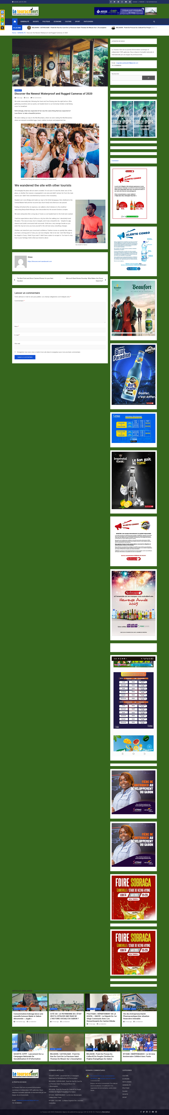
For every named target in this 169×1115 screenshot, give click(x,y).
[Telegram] (2, 24)
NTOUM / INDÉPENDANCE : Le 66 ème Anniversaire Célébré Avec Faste (139, 1055)
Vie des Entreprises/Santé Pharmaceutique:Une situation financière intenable (136, 1016)
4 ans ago (19, 97)
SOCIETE (36, 21)
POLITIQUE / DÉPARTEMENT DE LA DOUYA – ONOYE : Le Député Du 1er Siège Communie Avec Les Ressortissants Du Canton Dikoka (102, 1017)
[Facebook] (2, 12)
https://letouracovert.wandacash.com (40, 261)
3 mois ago (55, 1021)
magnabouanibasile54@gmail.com (127, 63)
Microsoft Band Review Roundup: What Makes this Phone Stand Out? (84, 279)
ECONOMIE (57, 21)
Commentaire (19, 301)
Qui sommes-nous (152, 2)
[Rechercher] (148, 78)
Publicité (141, 2)
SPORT (77, 21)
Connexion (115, 161)
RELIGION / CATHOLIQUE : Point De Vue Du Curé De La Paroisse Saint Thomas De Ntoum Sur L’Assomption (66, 1056)
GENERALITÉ (24, 21)
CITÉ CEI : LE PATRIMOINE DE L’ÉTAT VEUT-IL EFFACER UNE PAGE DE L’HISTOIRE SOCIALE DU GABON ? (66, 1016)
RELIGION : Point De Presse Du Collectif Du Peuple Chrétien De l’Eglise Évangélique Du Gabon (100, 1056)
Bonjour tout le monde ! (108, 1078)
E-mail (17, 335)
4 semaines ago (20, 1021)
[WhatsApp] (2, 20)
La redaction (32, 1021)
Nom (17, 326)
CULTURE (68, 21)
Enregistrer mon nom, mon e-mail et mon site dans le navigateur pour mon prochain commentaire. (48, 352)
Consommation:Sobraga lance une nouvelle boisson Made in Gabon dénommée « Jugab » (28, 1016)
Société (124, 1091)
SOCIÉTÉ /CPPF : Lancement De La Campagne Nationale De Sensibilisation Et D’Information (28, 1056)
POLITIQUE (46, 21)
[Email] (2, 16)
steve (27, 97)
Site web (17, 343)
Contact (135, 2)
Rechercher (115, 74)
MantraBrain (106, 1112)
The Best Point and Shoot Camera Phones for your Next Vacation (35, 279)
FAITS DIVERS (88, 21)
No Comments (36, 97)
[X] (2, 28)
